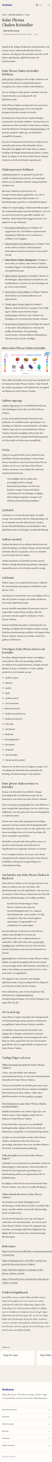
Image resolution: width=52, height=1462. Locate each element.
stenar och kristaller (21, 804)
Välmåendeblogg (15, 14)
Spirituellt (7, 958)
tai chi (15, 1002)
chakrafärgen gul (15, 108)
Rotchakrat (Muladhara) (16, 227)
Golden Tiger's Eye (11, 405)
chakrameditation (24, 995)
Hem (4, 14)
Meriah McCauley (12, 31)
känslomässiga (38, 128)
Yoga (27, 14)
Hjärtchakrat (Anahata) (16, 275)
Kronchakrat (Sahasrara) (17, 324)
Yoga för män (10, 1355)
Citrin (5, 454)
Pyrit (7, 693)
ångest (11, 1166)
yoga (4, 1002)
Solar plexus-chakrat (12, 79)
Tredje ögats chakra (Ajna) (18, 304)
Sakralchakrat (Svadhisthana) (19, 243)
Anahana (7, 5)
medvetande (11, 315)
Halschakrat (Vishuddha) (17, 291)
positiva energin (34, 1096)
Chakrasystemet (10, 174)
